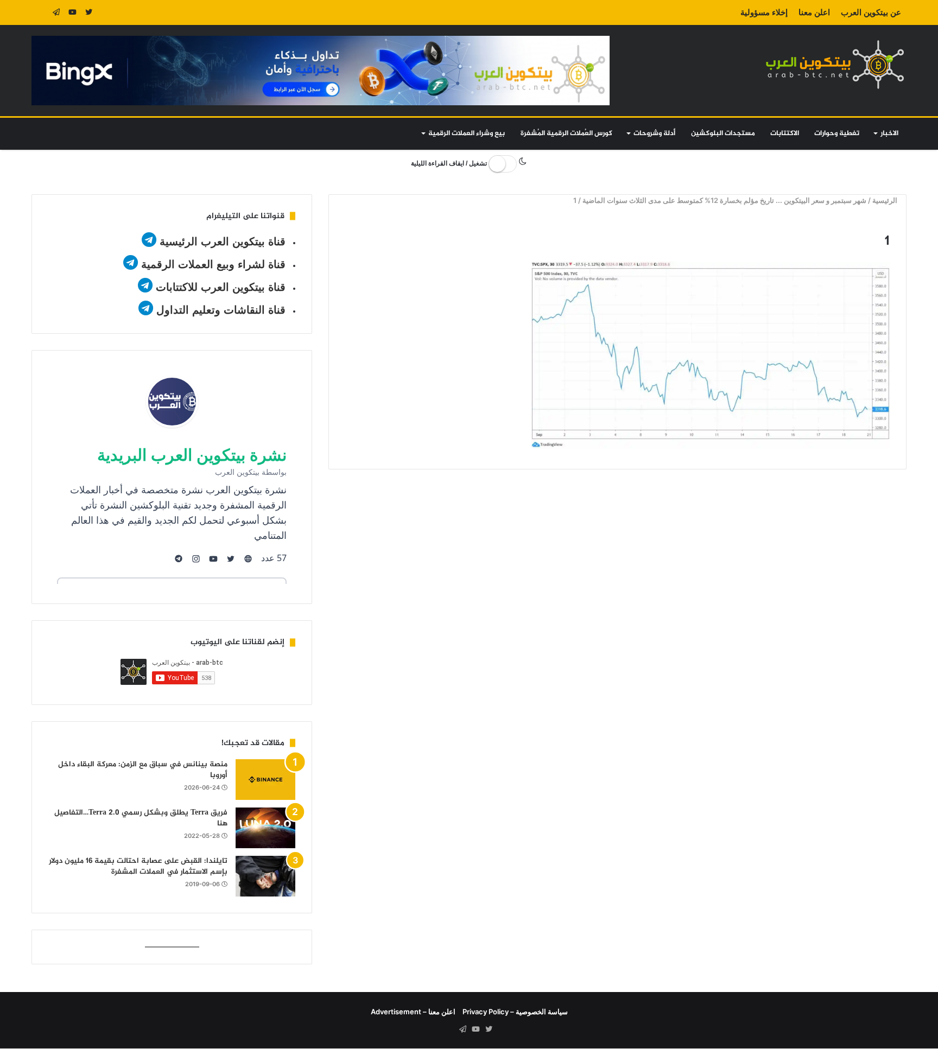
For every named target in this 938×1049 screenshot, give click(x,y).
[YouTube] (72, 12)
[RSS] (39, 12)
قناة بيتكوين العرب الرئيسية (223, 241)
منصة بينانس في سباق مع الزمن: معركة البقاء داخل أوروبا (142, 769)
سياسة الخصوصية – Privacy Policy (515, 1011)
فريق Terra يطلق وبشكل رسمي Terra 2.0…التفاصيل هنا (140, 818)
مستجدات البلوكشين (723, 133)
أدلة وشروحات (654, 133)
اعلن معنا (814, 12)
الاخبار (889, 133)
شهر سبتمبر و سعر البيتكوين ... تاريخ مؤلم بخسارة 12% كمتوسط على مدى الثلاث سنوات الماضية (725, 200)
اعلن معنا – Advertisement (413, 1011)
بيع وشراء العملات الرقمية (466, 133)
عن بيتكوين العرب (871, 12)
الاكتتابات (784, 133)
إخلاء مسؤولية (764, 12)
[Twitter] (88, 12)
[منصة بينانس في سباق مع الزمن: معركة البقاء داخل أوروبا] (265, 779)
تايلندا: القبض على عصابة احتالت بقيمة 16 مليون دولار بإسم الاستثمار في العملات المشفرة (138, 866)
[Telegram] (56, 12)
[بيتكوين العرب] (835, 64)
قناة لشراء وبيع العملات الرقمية (213, 264)
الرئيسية (886, 200)
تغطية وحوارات (836, 133)
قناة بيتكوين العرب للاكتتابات (219, 287)
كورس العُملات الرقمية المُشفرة (566, 133)
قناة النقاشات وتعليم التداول (221, 310)
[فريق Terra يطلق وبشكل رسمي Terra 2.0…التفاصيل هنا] (265, 828)
